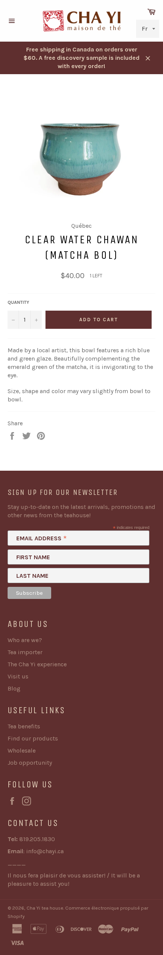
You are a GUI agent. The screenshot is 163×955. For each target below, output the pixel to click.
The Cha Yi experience (37, 664)
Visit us (18, 676)
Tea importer (25, 652)
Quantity (18, 302)
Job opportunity (30, 762)
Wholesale (22, 750)
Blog (14, 688)
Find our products (33, 738)
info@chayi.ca (45, 851)
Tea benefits (24, 726)
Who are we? (25, 640)
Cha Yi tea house (45, 908)
